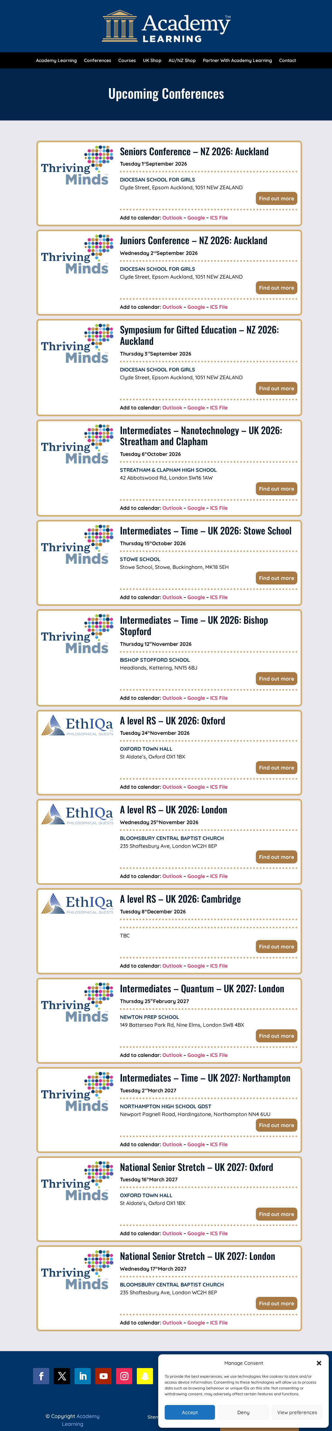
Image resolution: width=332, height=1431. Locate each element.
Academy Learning (56, 60)
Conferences (97, 60)
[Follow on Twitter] (62, 1376)
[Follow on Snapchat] (145, 1376)
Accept (190, 1412)
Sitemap (156, 1417)
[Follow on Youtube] (103, 1376)
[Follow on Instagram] (124, 1376)
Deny (243, 1412)
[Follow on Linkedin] (83, 1376)
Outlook (172, 217)
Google (196, 217)
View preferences (297, 1412)
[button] (319, 1363)
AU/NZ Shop (182, 60)
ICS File (219, 217)
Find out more (276, 198)
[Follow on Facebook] (41, 1376)
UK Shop (152, 60)
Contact (287, 60)
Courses (127, 60)
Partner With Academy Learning (237, 60)
